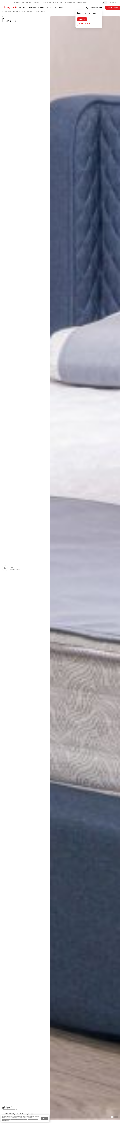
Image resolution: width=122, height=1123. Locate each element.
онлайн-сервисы (82, 2)
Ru (103, 2)
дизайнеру (36, 2)
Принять (44, 1118)
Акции (49, 7)
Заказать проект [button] (113, 7)
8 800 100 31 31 (115, 2)
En (105, 2)
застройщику (26, 2)
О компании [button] (58, 7)
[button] (96, 8)
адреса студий (70, 2)
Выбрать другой (84, 23)
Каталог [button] (22, 7)
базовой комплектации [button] (10, 1109)
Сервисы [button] (41, 7)
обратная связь (58, 2)
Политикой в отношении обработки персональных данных (17, 1118)
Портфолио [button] (32, 7)
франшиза (17, 2)
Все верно (82, 19)
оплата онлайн (46, 2)
